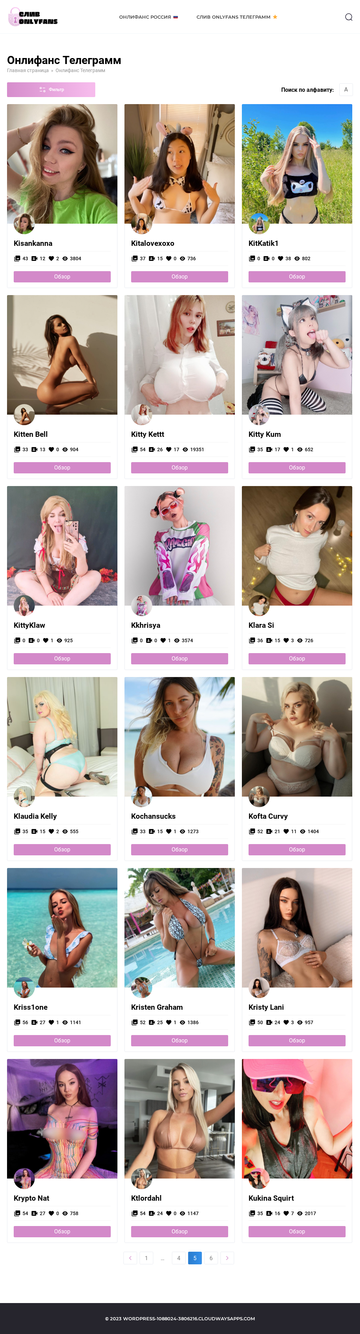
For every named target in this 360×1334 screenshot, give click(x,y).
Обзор (62, 276)
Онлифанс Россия (145, 17)
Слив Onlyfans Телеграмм (234, 17)
